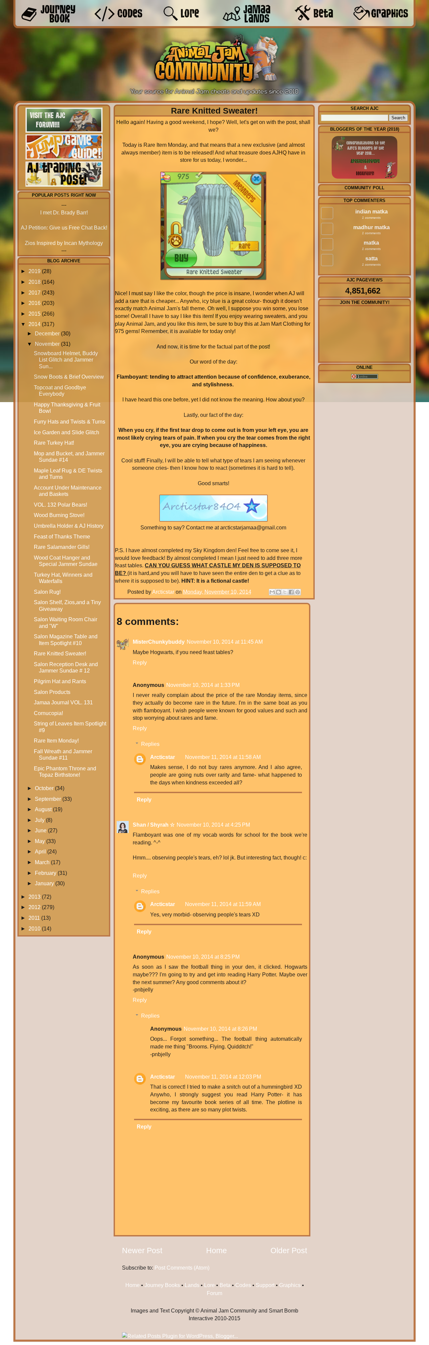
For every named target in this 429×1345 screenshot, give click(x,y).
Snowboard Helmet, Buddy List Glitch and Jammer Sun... (66, 359)
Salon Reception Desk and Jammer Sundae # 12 (66, 667)
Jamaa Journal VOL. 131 (63, 702)
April (40, 851)
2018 (34, 282)
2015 (34, 314)
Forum (214, 1293)
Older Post (288, 1250)
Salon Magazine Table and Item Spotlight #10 (66, 639)
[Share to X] (285, 592)
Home (216, 1250)
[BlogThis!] (278, 592)
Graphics (290, 1285)
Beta (225, 1285)
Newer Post (142, 1250)
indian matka (371, 211)
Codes (243, 1285)
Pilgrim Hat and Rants (60, 681)
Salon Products (52, 692)
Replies (150, 744)
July (40, 820)
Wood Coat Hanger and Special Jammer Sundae (66, 561)
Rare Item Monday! (56, 741)
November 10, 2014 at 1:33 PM (203, 685)
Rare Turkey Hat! (54, 443)
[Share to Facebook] (291, 592)
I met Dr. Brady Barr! (64, 212)
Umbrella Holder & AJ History (69, 526)
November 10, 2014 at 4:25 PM (213, 825)
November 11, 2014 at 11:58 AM (223, 757)
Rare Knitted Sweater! (60, 653)
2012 (34, 907)
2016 (34, 303)
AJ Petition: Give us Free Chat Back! (64, 228)
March (42, 862)
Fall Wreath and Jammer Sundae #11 (63, 754)
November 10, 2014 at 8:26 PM (220, 1029)
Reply (140, 662)
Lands (192, 1285)
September (48, 799)
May (40, 841)
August (43, 809)
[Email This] (272, 592)
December (47, 333)
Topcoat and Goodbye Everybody (60, 390)
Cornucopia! (48, 713)
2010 (34, 928)
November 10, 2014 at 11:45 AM (225, 642)
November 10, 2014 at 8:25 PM (203, 957)
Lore (209, 1285)
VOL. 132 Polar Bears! (60, 505)
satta (371, 258)
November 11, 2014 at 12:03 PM (223, 1077)
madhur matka (371, 227)
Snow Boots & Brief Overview (69, 377)
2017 (34, 293)
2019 (34, 271)
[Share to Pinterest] (297, 592)
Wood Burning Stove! (59, 515)
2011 (34, 918)
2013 (34, 897)
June (41, 830)
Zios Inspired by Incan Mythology (64, 243)
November (47, 344)
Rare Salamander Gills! (61, 547)
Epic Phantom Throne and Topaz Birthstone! (65, 771)
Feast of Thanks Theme (62, 536)
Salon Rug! (47, 592)
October (44, 788)
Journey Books (162, 1285)
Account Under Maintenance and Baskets (68, 491)
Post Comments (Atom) (182, 1268)
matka (371, 243)
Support (265, 1285)
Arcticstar (164, 592)
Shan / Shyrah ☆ (154, 825)
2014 (34, 324)
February (45, 873)
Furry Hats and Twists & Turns (69, 422)
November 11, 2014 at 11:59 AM (223, 904)
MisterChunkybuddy (159, 642)
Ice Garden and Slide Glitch (66, 432)
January (44, 883)
